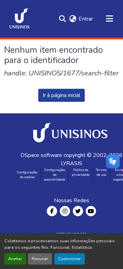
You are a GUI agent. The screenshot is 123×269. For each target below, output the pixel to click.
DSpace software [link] (41, 155)
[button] (19, 18)
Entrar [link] (86, 19)
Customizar (69, 259)
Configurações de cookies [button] (27, 174)
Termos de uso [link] (101, 172)
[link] (71, 132)
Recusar (40, 259)
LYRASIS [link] (71, 163)
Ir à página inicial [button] (61, 95)
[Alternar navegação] (109, 18)
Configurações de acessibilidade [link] (54, 175)
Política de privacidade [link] (81, 172)
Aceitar (15, 259)
